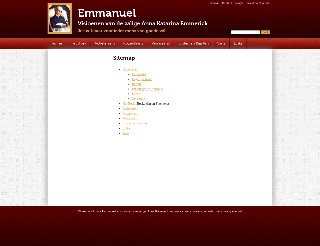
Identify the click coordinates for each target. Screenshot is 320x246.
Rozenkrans (133, 43)
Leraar (136, 94)
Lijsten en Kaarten (194, 43)
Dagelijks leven (142, 79)
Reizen (136, 84)
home (57, 43)
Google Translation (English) (252, 3)
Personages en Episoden (148, 89)
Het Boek (78, 43)
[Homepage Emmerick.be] (60, 18)
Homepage (130, 69)
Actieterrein (105, 43)
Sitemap (214, 3)
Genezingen (139, 99)
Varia (221, 43)
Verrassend (161, 43)
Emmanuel (139, 74)
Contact (227, 3)
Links (238, 43)
